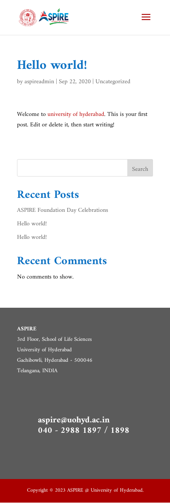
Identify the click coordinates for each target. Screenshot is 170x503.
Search (140, 169)
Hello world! (32, 223)
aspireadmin (39, 81)
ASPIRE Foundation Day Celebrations (62, 210)
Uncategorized (112, 81)
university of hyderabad (76, 114)
